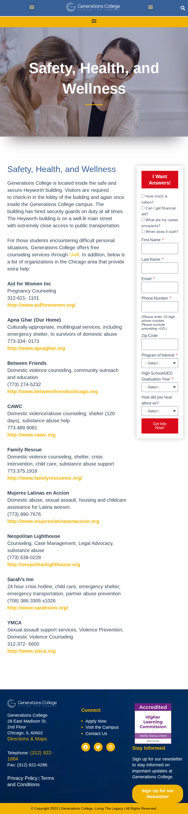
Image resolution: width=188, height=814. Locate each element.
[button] (32, 7)
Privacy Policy (22, 778)
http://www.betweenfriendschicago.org (52, 391)
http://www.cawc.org (31, 434)
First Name (151, 240)
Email (147, 279)
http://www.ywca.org (31, 651)
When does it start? (162, 231)
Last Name (151, 259)
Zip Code (149, 336)
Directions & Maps (27, 738)
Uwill (74, 254)
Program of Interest (158, 355)
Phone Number (155, 298)
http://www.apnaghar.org (36, 348)
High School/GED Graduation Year (157, 376)
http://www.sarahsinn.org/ (37, 607)
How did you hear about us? (156, 400)
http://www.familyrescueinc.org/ (44, 478)
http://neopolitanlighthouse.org (43, 564)
